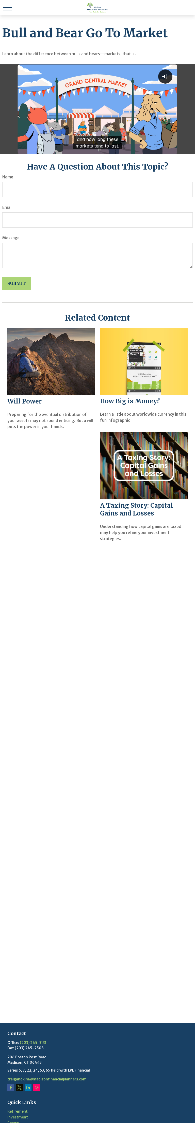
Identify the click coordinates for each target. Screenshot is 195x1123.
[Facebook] (10, 1087)
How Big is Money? (130, 401)
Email (7, 207)
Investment (17, 1117)
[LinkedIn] (28, 1087)
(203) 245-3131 (33, 1042)
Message (11, 237)
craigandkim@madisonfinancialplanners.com (47, 1079)
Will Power (24, 401)
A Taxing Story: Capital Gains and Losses (136, 509)
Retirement (17, 1111)
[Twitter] (19, 1087)
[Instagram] (36, 1087)
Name (7, 176)
